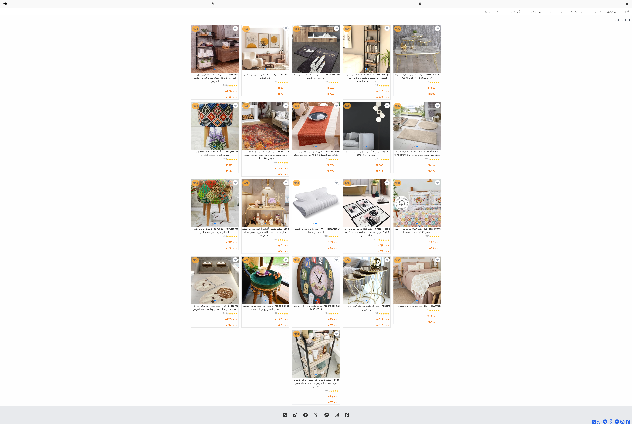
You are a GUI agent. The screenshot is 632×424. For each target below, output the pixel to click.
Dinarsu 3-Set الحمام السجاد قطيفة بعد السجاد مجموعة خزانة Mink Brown (417, 153)
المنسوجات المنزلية (536, 11)
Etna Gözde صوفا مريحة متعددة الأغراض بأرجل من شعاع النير (214, 230)
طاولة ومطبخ (595, 11)
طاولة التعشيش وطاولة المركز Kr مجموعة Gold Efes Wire (418, 76)
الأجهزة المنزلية (513, 11)
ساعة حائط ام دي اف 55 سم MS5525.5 (316, 307)
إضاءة (498, 11)
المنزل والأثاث (620, 20)
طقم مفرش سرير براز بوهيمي (419, 305)
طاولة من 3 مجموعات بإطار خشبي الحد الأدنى (266, 76)
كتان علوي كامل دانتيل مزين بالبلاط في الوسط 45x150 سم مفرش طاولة (317, 153)
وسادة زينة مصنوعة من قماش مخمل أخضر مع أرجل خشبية (266, 307)
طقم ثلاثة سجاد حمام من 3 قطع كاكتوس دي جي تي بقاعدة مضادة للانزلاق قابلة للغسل (367, 232)
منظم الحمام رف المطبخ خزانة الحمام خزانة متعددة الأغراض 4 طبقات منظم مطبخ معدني (317, 383)
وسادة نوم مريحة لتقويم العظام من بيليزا (317, 230)
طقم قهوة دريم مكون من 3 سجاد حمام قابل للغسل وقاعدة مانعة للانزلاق (215, 307)
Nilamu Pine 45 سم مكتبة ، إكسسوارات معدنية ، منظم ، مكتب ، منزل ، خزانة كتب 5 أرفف (367, 78)
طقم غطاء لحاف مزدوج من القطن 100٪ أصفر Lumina (418, 230)
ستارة (487, 11)
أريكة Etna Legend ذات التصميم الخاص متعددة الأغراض (216, 153)
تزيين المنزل (613, 11)
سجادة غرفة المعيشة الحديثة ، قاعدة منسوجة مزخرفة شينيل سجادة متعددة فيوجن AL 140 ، (266, 155)
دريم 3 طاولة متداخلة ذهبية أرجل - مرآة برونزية (367, 307)
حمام (552, 11)
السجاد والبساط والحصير (572, 11)
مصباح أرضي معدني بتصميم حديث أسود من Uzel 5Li (367, 153)
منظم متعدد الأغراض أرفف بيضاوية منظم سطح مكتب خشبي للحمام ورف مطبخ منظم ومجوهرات (265, 232)
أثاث (627, 11)
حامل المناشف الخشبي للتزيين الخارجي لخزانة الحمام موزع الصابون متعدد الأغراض (216, 78)
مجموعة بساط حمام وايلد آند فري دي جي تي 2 (317, 76)
